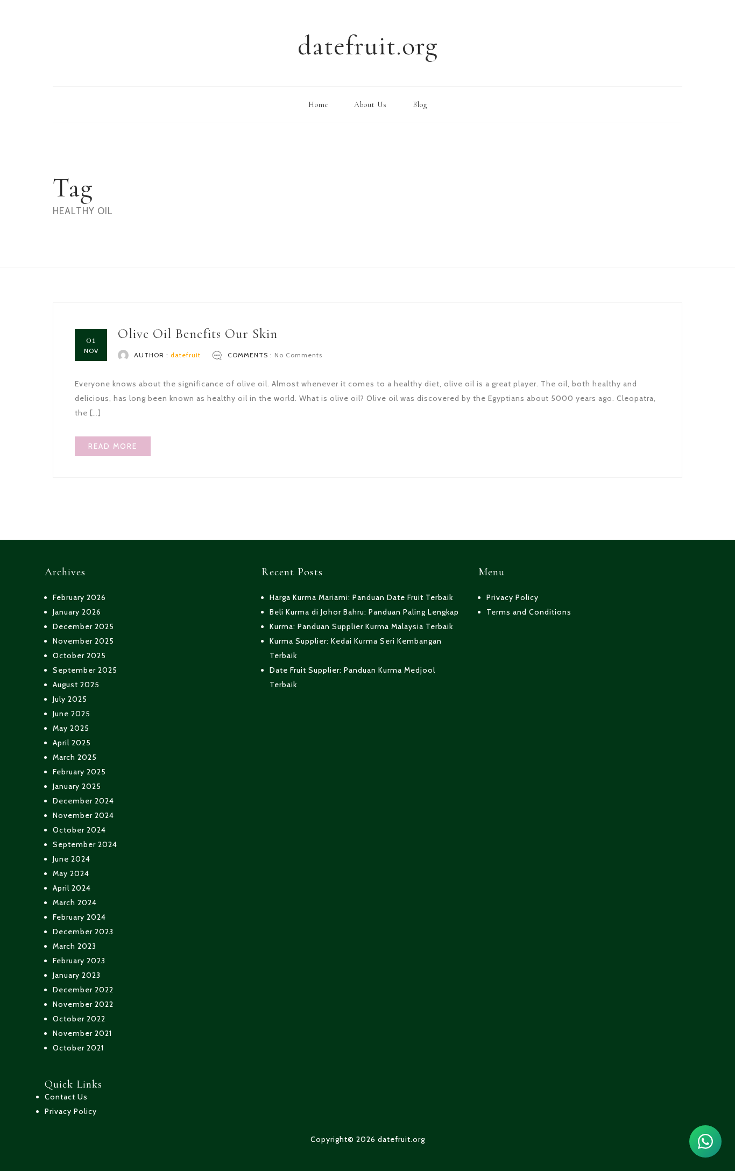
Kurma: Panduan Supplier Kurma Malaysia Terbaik (361, 626)
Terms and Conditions (528, 612)
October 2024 (79, 830)
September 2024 (85, 844)
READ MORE (112, 446)
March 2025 (75, 757)
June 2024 (71, 859)
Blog (420, 104)
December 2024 (83, 801)
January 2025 (77, 786)
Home (318, 104)
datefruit (186, 355)
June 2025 (71, 713)
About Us (370, 104)
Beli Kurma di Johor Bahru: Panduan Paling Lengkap (364, 612)
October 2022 (79, 1019)
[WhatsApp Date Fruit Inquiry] (705, 1141)
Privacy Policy (71, 1111)
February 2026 (79, 597)
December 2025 (83, 626)
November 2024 (83, 815)
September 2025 (85, 670)
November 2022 (83, 1004)
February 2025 (79, 772)
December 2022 (83, 989)
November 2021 (82, 1033)
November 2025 (83, 641)
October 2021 (78, 1048)
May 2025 (71, 728)
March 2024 (75, 902)
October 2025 (79, 655)
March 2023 (74, 946)
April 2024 (72, 888)
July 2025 (70, 699)
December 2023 (83, 931)
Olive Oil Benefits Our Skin (198, 334)
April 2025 (72, 742)
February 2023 (79, 960)
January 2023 (77, 975)
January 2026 (77, 612)
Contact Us (66, 1097)
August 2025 (76, 684)
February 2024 (79, 917)
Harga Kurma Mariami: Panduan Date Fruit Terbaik (361, 597)
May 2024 (71, 873)
